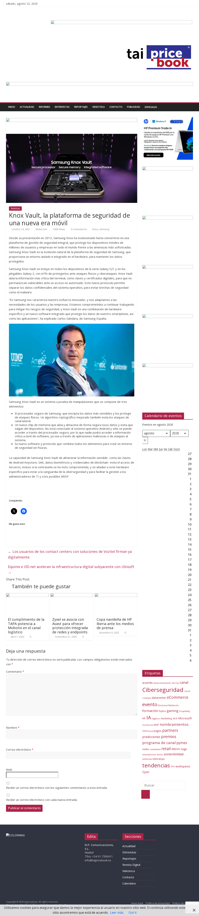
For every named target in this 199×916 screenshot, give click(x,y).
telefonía (147, 758)
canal (184, 682)
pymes (181, 742)
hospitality (184, 711)
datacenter (159, 697)
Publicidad (133, 107)
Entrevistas (62, 107)
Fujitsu (162, 711)
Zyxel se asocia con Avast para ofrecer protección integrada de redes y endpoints (70, 625)
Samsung (104, 229)
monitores (147, 725)
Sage (184, 749)
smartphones (149, 754)
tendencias (156, 765)
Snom (160, 754)
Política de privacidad (158, 903)
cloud (187, 691)
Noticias (15, 208)
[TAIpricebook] (15, 835)
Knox (95, 229)
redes (145, 749)
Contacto (115, 107)
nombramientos (174, 724)
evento (149, 704)
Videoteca (98, 107)
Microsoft (185, 718)
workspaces (182, 766)
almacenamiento (162, 682)
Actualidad (27, 107)
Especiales (151, 107)
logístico (156, 718)
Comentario (15, 671)
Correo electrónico (19, 749)
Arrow (175, 682)
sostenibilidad (173, 754)
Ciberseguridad (162, 690)
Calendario (129, 883)
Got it (133, 912)
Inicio (11, 107)
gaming (172, 710)
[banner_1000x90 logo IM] (71, 120)
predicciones (151, 737)
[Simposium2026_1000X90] (99, 84)
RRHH (175, 749)
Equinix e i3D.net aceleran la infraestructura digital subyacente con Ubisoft (71, 569)
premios (168, 736)
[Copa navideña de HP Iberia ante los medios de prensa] (116, 595)
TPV (173, 766)
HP (144, 718)
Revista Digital (131, 865)
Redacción (41, 229)
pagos (157, 731)
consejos (146, 698)
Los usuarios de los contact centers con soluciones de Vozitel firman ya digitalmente (70, 554)
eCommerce (177, 697)
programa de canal (159, 742)
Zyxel (145, 772)
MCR (175, 718)
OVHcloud (147, 730)
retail (166, 748)
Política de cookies (182, 903)
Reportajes (81, 107)
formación (150, 710)
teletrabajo (159, 758)
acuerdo (147, 683)
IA (148, 717)
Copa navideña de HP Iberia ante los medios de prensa (115, 623)
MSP (156, 725)
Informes (44, 107)
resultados (155, 749)
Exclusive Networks (168, 705)
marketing (166, 718)
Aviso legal (137, 903)
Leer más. (117, 912)
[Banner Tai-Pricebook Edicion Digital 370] (121, 22)
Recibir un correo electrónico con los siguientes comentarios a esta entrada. (56, 788)
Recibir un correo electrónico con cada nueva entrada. (41, 800)
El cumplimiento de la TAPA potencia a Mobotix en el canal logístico (26, 625)
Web (9, 769)
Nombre (12, 727)
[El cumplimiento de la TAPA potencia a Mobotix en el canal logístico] (27, 595)
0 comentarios (78, 229)
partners (170, 730)
